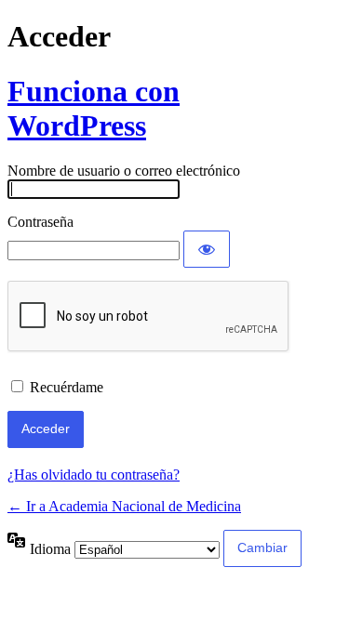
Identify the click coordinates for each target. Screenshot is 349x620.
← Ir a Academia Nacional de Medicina (124, 506)
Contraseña (40, 222)
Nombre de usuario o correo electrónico (123, 170)
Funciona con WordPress (93, 108)
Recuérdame (66, 387)
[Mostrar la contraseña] (206, 249)
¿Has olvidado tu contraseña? (93, 474)
